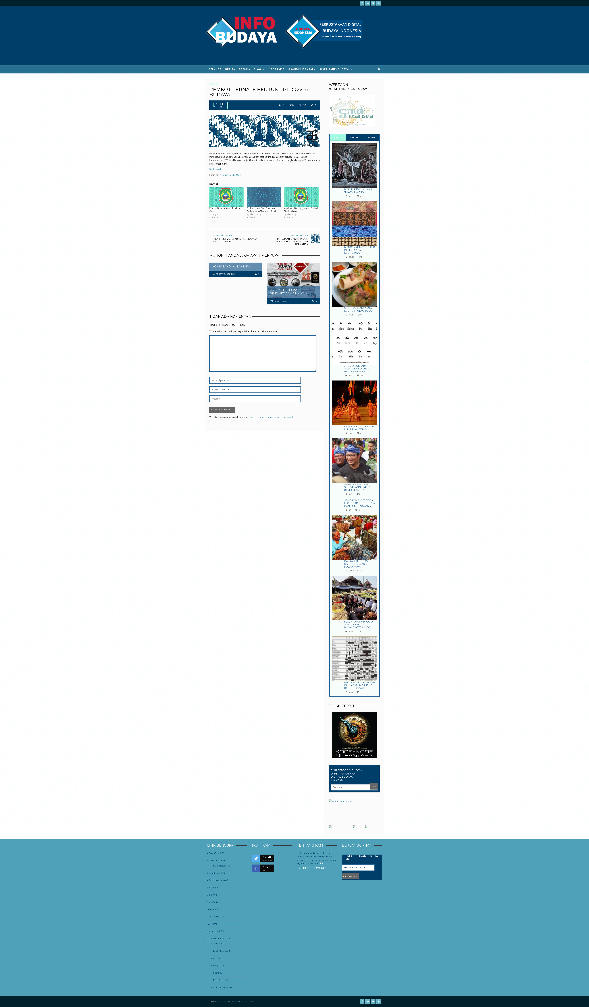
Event (209, 902)
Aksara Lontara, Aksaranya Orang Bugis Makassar (356, 368)
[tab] (338, 137)
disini (321, 863)
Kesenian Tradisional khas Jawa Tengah (359, 428)
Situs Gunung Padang (223, 987)
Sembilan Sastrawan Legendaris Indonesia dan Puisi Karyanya (359, 503)
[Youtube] (378, 3)
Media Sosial (213, 916)
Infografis (211, 909)
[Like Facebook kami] (256, 868)
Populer (338, 137)
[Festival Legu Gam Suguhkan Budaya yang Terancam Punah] (264, 197)
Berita (213, 84)
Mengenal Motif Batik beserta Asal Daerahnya (359, 250)
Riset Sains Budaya (216, 938)
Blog (209, 895)
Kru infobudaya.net (312, 868)
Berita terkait (215, 169)
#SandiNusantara (215, 880)
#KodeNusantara (215, 860)
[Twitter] (373, 3)
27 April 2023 (280, 301)
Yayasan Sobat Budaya (241, 1001)
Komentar (370, 137)
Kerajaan (217, 965)
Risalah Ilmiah (213, 931)
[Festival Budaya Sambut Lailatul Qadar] (226, 197)
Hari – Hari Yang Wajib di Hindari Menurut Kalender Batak (359, 685)
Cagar (224, 175)
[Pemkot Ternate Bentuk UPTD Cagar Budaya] (264, 131)
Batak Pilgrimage (220, 951)
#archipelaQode (220, 866)
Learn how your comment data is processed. (271, 417)
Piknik (210, 924)
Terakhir (354, 137)
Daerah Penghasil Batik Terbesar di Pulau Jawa (357, 564)
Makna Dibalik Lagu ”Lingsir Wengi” (358, 191)
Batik (215, 958)
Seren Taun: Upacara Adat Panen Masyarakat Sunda (358, 624)
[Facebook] (362, 3)
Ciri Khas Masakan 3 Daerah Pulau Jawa (358, 309)
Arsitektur (217, 944)
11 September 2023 (226, 274)
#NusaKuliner (213, 873)
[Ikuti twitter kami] (256, 858)
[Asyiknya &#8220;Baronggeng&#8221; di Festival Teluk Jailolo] (301, 197)
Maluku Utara (235, 175)
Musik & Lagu (219, 980)
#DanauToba (213, 853)
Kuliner (216, 973)
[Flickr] (367, 3)
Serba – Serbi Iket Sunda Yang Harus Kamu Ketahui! (357, 487)
